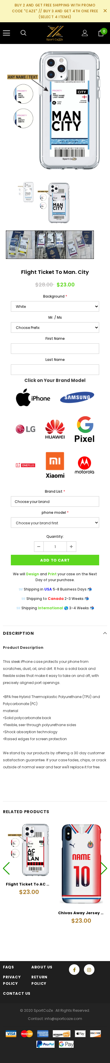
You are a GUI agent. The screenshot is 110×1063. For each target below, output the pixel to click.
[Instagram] (89, 969)
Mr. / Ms (55, 317)
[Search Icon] (23, 33)
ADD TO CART (55, 560)
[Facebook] (74, 969)
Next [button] (104, 868)
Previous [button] (6, 868)
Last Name (55, 359)
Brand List (55, 491)
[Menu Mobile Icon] (6, 33)
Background (55, 296)
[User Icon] (85, 33)
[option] (55, 110)
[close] (105, 11)
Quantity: (55, 536)
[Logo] (55, 33)
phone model (55, 512)
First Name (55, 338)
